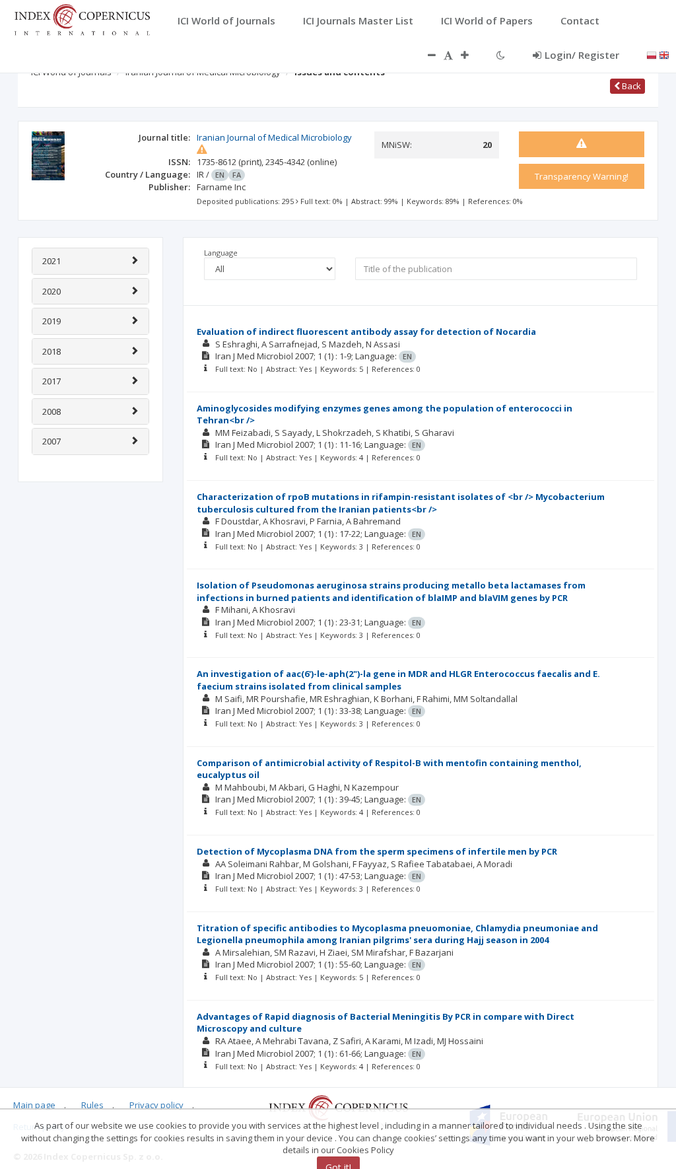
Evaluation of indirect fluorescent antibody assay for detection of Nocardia (366, 331)
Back (630, 86)
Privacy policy (156, 1105)
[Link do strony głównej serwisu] (82, 18)
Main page (34, 1105)
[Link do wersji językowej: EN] (664, 54)
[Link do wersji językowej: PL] (651, 54)
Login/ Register (582, 54)
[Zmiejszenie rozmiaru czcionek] (425, 55)
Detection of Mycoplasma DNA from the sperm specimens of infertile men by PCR (377, 851)
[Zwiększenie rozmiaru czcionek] (471, 55)
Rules (92, 1105)
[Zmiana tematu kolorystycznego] (501, 55)
